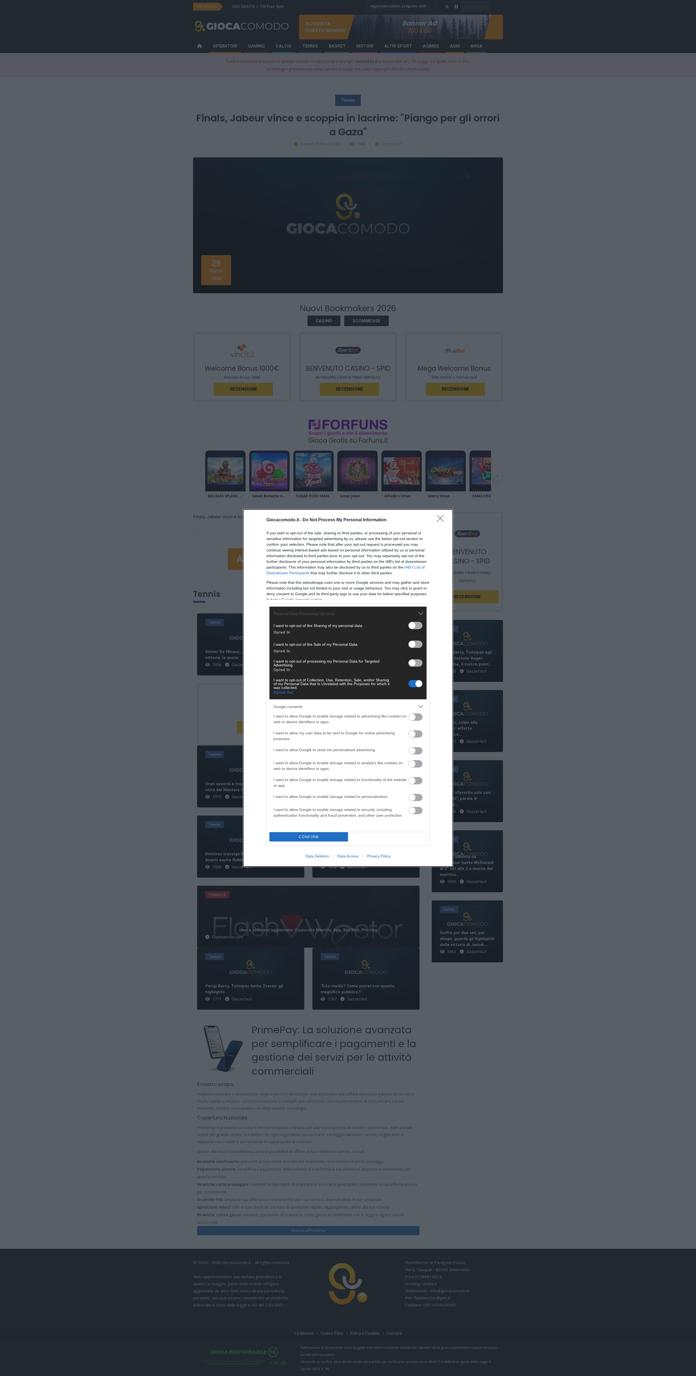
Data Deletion (317, 856)
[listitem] (348, 613)
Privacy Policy (379, 856)
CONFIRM (309, 837)
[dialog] (348, 688)
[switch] (415, 625)
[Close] (442, 520)
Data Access (348, 856)
